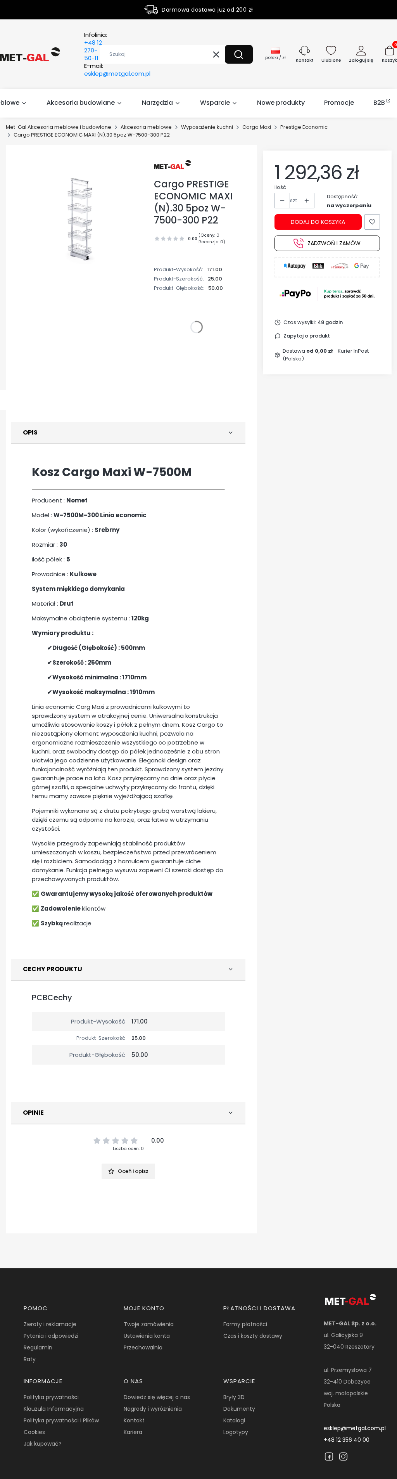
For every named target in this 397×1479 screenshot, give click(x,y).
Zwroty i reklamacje (50, 1324)
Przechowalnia (143, 1347)
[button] (239, 54)
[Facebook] (329, 1456)
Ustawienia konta (147, 1336)
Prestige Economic (304, 127)
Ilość (280, 187)
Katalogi (234, 1420)
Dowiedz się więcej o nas (157, 1397)
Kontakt (134, 1420)
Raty (30, 1359)
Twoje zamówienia (149, 1324)
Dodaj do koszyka (318, 222)
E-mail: (117, 70)
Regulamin (38, 1347)
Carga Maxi (256, 127)
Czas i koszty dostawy (252, 1336)
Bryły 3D (234, 1397)
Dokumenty (239, 1409)
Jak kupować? (43, 1444)
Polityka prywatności (51, 1397)
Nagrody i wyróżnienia (153, 1409)
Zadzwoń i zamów (334, 243)
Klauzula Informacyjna (54, 1409)
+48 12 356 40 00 (346, 1440)
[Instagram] (343, 1456)
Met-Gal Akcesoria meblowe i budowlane (58, 127)
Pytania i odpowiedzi (51, 1336)
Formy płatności (245, 1324)
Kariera (133, 1432)
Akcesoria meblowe (146, 127)
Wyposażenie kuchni (207, 127)
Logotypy (235, 1432)
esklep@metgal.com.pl (355, 1428)
